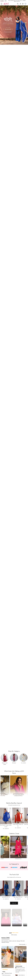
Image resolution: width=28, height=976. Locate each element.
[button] (1, 4)
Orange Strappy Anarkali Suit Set (18, 825)
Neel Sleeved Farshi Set (18, 897)
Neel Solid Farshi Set (6, 897)
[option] (17, 1)
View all (14, 903)
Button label (14, 376)
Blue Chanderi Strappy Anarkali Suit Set (5, 825)
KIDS (6, 0)
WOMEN (2, 0)
